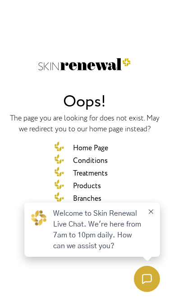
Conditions (90, 161)
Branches (87, 199)
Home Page (90, 148)
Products (87, 186)
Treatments (90, 173)
